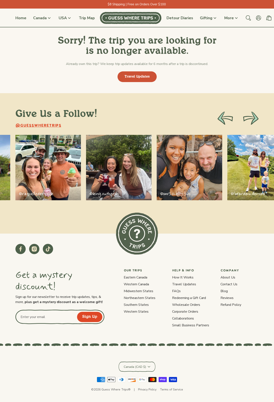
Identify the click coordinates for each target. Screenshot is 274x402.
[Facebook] (20, 249)
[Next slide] (251, 118)
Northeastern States (139, 298)
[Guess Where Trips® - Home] (130, 18)
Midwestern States (138, 291)
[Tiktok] (48, 249)
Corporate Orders (185, 311)
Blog (224, 291)
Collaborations (183, 318)
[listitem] (48, 167)
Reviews (227, 298)
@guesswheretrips (38, 126)
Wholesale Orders (186, 304)
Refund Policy (230, 304)
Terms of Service (171, 389)
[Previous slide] (225, 118)
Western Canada (136, 284)
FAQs (176, 291)
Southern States (136, 304)
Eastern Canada (135, 277)
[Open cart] (268, 18)
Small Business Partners (190, 325)
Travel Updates (137, 76)
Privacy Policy (147, 389)
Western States (136, 311)
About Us (227, 277)
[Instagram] (34, 249)
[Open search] (248, 18)
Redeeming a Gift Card (189, 298)
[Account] (258, 18)
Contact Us (228, 284)
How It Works (183, 277)
